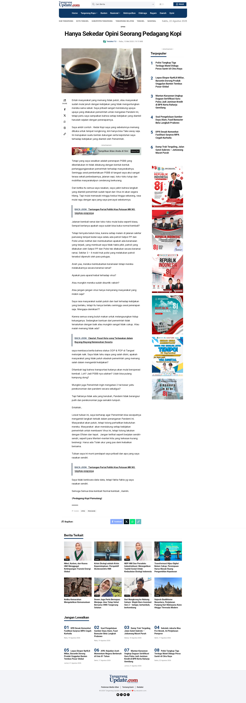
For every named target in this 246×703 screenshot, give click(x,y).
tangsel (141, 21)
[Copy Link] (65, 134)
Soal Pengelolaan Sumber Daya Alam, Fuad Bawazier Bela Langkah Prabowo (169, 119)
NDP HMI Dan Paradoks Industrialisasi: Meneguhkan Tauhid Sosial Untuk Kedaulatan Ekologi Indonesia (138, 567)
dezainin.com (141, 691)
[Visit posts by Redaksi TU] (104, 41)
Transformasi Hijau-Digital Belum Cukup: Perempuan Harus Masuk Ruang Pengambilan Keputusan (166, 567)
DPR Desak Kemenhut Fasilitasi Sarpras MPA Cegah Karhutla (167, 134)
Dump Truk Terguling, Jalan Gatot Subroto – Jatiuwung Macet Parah (170, 149)
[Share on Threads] (65, 128)
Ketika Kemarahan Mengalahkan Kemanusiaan (77, 600)
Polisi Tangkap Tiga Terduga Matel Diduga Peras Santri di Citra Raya (169, 65)
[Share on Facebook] (65, 109)
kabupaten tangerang (102, 21)
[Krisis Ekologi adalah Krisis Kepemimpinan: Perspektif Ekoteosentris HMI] (108, 551)
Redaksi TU (111, 41)
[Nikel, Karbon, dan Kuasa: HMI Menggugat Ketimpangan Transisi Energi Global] (78, 551)
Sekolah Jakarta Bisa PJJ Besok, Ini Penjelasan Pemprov (167, 631)
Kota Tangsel (82, 21)
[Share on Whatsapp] (65, 122)
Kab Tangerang (66, 21)
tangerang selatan (125, 21)
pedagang (91, 511)
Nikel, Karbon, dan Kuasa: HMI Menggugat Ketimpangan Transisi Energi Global (77, 567)
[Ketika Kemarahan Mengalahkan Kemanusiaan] (78, 587)
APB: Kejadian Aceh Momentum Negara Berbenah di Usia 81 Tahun (108, 653)
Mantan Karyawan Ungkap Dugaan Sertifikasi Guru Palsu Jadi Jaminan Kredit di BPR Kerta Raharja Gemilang (169, 101)
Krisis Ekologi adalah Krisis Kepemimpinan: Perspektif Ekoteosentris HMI (106, 566)
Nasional (151, 21)
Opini (123, 27)
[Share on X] (65, 115)
